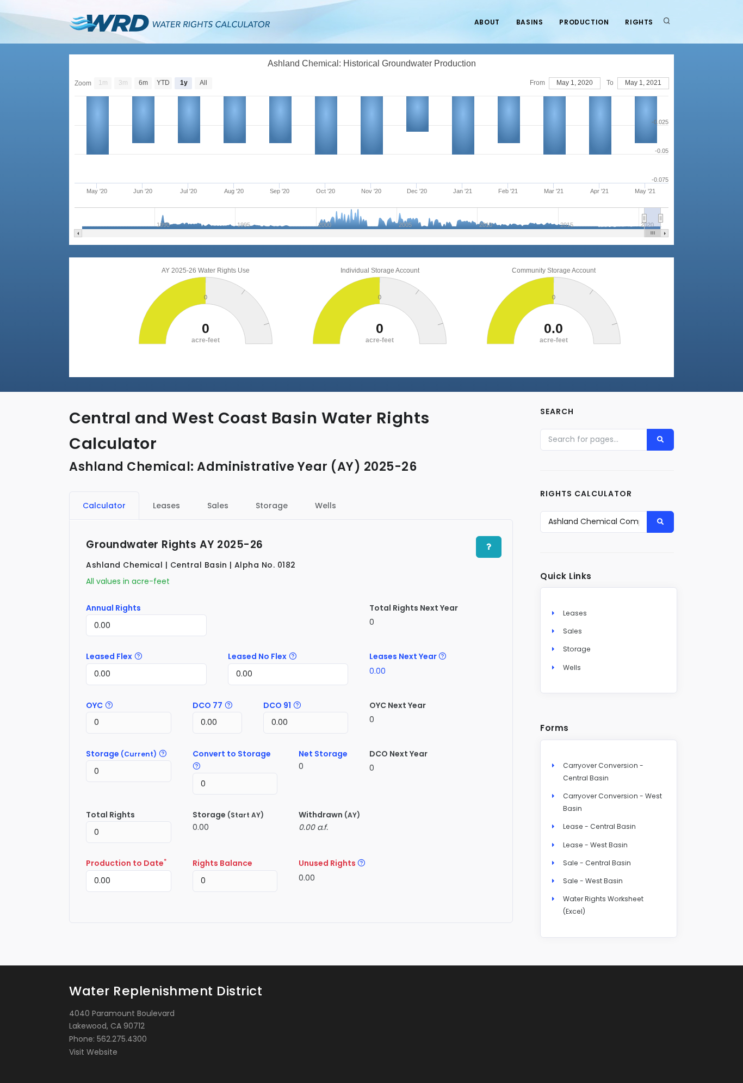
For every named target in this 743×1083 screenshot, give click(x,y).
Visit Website (93, 1052)
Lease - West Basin (595, 845)
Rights (639, 22)
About (487, 22)
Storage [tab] (272, 505)
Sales (572, 631)
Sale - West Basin (593, 880)
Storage (577, 649)
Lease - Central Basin (599, 826)
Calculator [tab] (104, 505)
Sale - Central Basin (597, 862)
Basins (529, 22)
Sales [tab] (217, 505)
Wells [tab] (325, 505)
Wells (572, 667)
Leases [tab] (166, 505)
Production (584, 22)
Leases (575, 613)
